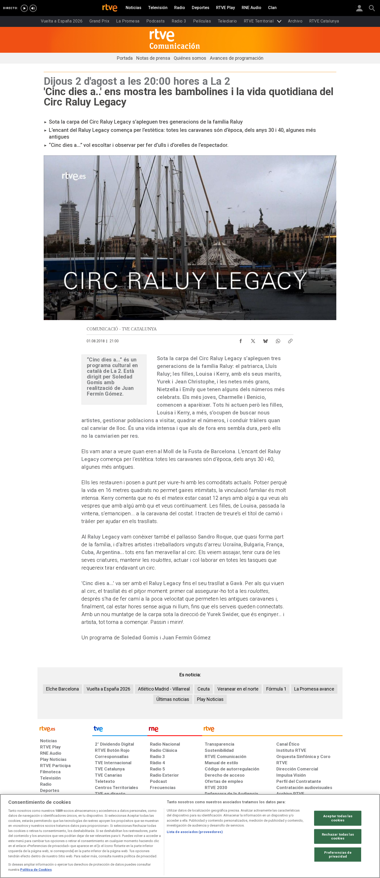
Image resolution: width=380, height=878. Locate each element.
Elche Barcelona (62, 689)
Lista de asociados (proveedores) (195, 832)
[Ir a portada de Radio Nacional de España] (174, 730)
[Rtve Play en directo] (24, 8)
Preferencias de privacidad (338, 855)
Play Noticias (210, 699)
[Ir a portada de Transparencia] (272, 730)
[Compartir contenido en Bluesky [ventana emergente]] (265, 340)
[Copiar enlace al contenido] (290, 340)
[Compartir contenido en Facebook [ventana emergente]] (240, 340)
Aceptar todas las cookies (337, 818)
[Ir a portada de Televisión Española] (119, 730)
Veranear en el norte (238, 689)
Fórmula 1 (276, 689)
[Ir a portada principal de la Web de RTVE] (64, 728)
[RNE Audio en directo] (33, 8)
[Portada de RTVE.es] (109, 8)
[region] (190, 836)
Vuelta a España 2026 (108, 689)
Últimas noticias (172, 699)
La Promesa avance (314, 689)
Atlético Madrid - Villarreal (164, 689)
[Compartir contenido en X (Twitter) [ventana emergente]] (253, 340)
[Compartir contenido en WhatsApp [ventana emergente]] (278, 340)
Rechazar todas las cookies (338, 836)
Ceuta (203, 689)
